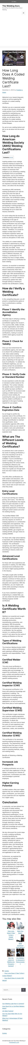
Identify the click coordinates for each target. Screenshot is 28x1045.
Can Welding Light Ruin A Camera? (13, 1003)
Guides (6, 971)
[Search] (23, 990)
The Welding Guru (11, 6)
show (11, 157)
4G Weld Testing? (7, 1011)
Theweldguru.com (14, 1042)
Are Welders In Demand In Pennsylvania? (20, 961)
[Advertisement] (14, 32)
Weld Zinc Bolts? (20, 932)
